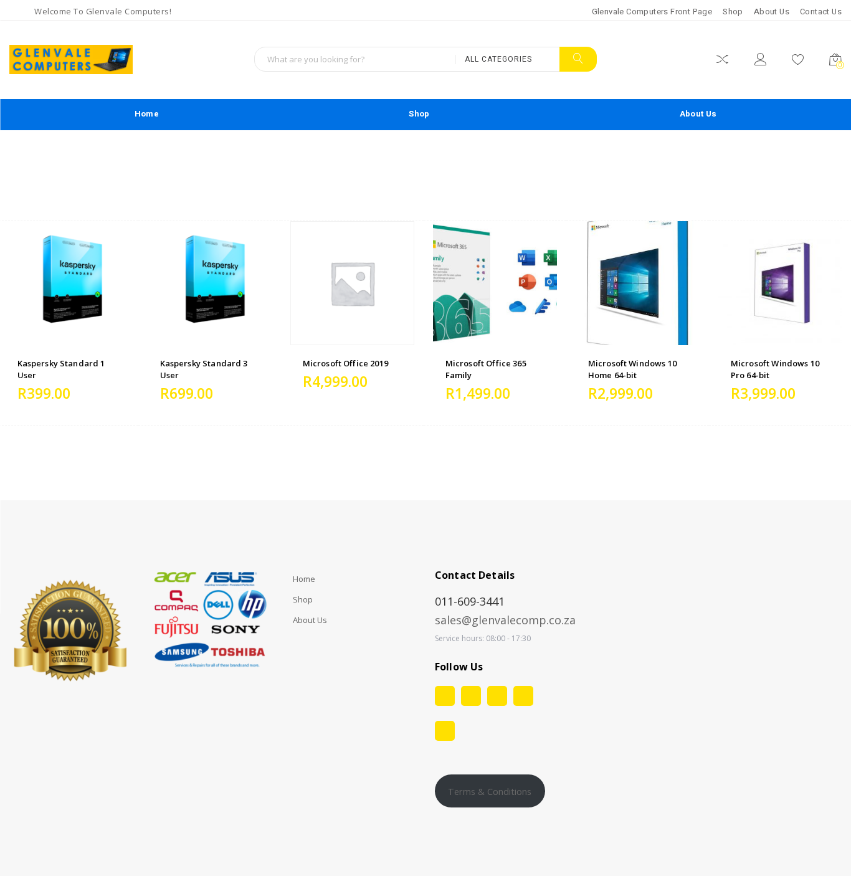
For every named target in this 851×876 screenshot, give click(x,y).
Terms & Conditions (489, 791)
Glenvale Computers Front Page (652, 11)
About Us (771, 11)
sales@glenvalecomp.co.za (505, 619)
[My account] (760, 61)
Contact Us (821, 11)
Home (147, 114)
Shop (733, 11)
